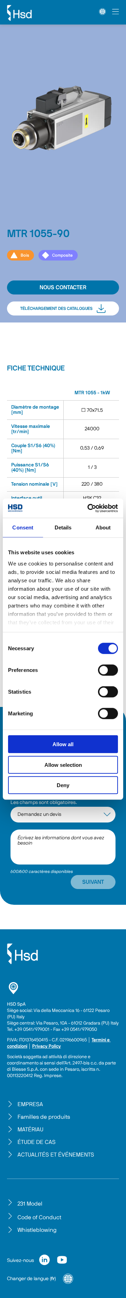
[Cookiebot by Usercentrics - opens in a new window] (89, 508)
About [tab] (103, 527)
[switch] (108, 670)
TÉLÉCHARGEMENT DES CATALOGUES (56, 308)
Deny (63, 785)
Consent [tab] (22, 527)
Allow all (63, 744)
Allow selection (63, 765)
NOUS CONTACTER (63, 287)
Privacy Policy (46, 1046)
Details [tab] (63, 527)
